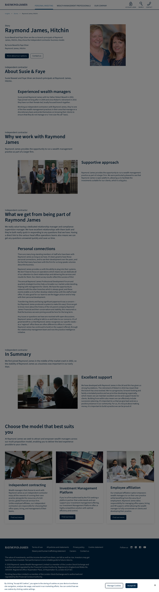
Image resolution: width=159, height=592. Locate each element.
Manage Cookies (114, 585)
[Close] (155, 585)
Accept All (131, 585)
